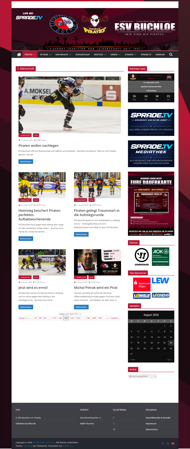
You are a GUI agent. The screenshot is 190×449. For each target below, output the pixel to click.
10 (35, 318)
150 (100, 318)
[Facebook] (113, 417)
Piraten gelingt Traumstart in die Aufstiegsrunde (96, 212)
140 (94, 318)
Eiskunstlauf (83, 54)
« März (132, 360)
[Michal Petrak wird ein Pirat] (97, 262)
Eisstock (98, 54)
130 (88, 318)
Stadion (129, 54)
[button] (33, 55)
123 (78, 318)
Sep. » (170, 360)
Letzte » (115, 318)
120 (60, 318)
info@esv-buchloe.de (26, 423)
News (36, 135)
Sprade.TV (146, 54)
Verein (114, 54)
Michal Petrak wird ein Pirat (96, 287)
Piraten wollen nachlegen (38, 145)
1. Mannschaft (25, 135)
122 (72, 318)
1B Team (44, 54)
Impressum (151, 423)
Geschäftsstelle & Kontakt (158, 417)
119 (54, 318)
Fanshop (160, 54)
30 (45, 318)
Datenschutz (152, 429)
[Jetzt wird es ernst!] (42, 262)
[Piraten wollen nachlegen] (69, 104)
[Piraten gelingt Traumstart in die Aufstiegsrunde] (97, 185)
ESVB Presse (41, 140)
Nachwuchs (61, 54)
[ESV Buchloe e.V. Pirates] (95, 10)
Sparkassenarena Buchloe (151, 87)
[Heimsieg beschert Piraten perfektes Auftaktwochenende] (42, 185)
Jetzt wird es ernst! (33, 287)
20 (40, 318)
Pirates (28, 54)
